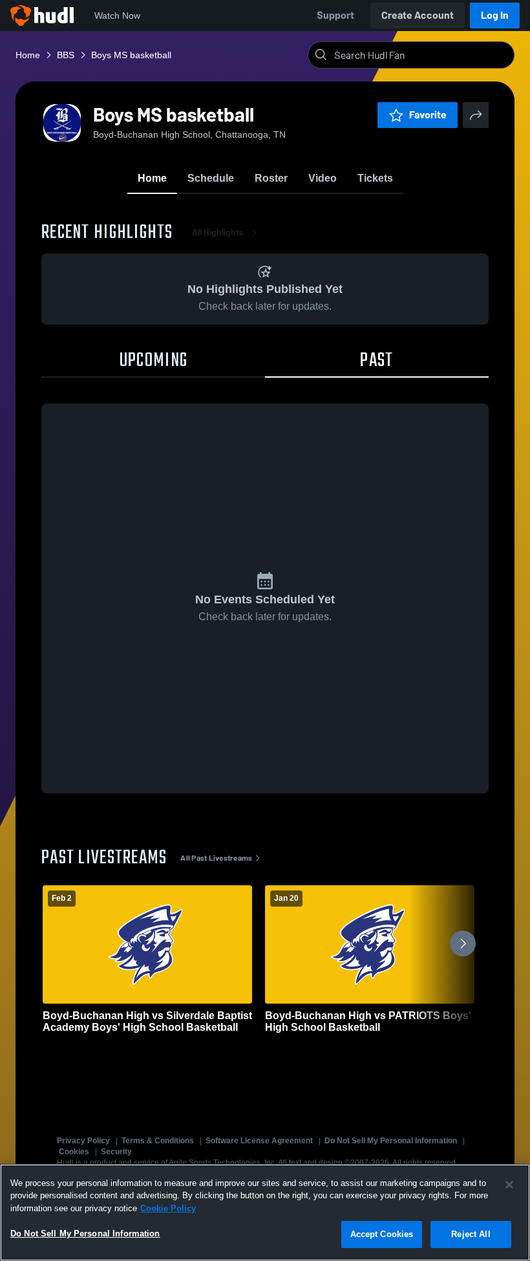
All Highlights (218, 232)
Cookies (74, 1151)
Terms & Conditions (158, 1140)
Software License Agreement (259, 1140)
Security (116, 1151)
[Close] (509, 1184)
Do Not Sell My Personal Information (390, 1140)
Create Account (417, 15)
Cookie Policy (168, 1208)
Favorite (428, 115)
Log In (495, 15)
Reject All (470, 1234)
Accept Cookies (382, 1234)
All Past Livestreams (216, 858)
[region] (265, 1212)
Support (335, 15)
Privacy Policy (83, 1140)
